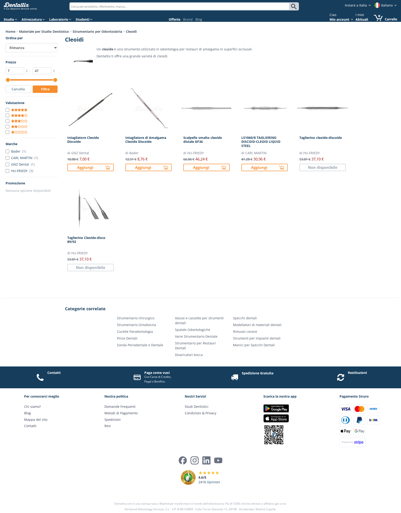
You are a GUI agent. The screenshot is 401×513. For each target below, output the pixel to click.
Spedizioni (112, 419)
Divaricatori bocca (189, 355)
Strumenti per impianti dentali (257, 338)
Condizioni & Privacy (200, 413)
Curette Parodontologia (135, 331)
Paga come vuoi (157, 372)
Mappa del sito (35, 419)
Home (10, 31)
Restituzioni (357, 372)
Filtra (45, 89)
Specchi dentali (245, 318)
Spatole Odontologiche (192, 329)
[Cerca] (294, 6)
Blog (198, 19)
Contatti (54, 372)
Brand (188, 19)
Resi (107, 426)
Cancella (18, 89)
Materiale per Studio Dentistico (44, 31)
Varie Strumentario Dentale (196, 336)
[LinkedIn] (206, 460)
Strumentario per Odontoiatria (97, 31)
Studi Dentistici (196, 406)
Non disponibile (322, 167)
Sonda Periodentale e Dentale (140, 345)
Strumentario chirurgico (135, 318)
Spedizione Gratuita (257, 373)
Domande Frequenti (120, 406)
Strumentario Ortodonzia (136, 325)
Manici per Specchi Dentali (254, 345)
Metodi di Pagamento (121, 413)
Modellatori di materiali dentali (257, 325)
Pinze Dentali (127, 338)
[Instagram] (195, 460)
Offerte (174, 19)
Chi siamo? (32, 406)
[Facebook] (183, 460)
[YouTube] (218, 460)
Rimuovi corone (245, 331)
